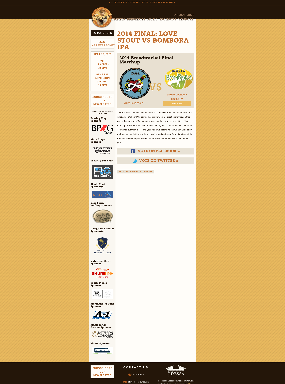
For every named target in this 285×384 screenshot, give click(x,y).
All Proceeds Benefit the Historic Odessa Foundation (142, 2)
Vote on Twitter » (158, 160)
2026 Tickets (142, 15)
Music (167, 15)
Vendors (188, 15)
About (130, 15)
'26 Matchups (102, 33)
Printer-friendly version (136, 171)
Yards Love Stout (133, 103)
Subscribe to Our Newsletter (102, 100)
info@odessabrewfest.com (138, 382)
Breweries (156, 15)
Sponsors (177, 15)
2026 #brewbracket (103, 44)
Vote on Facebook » (158, 150)
